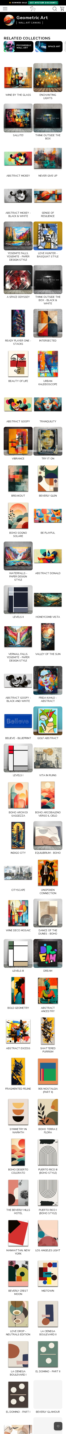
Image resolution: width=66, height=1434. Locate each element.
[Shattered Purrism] (47, 1031)
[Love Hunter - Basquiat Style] (47, 236)
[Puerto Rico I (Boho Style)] (47, 1192)
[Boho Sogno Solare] (18, 515)
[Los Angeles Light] (47, 1233)
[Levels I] (18, 758)
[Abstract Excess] (18, 1031)
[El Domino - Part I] (18, 1394)
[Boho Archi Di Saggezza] (18, 795)
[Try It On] (47, 441)
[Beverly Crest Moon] (18, 1273)
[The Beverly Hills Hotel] (18, 1192)
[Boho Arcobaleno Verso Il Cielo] (47, 795)
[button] (33, 2)
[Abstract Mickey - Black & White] (18, 195)
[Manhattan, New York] (18, 1233)
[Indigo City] (18, 835)
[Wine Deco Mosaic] (18, 913)
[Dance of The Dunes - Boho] (47, 913)
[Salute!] (18, 118)
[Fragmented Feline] (18, 1071)
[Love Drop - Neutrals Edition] (18, 1313)
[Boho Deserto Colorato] (18, 1152)
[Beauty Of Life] (18, 363)
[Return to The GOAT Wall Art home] (33, 8)
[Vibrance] (18, 441)
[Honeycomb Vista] (47, 599)
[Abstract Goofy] (18, 404)
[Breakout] (18, 478)
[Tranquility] (47, 404)
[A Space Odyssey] (18, 279)
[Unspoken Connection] (47, 872)
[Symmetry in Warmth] (18, 1111)
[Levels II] (18, 599)
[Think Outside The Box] (47, 118)
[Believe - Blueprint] (18, 720)
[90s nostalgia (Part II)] (47, 1071)
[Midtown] (47, 1273)
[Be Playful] (47, 515)
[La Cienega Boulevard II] (47, 1313)
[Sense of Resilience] (47, 195)
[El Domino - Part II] (47, 1354)
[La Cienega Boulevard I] (18, 1354)
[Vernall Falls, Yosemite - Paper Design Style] (18, 636)
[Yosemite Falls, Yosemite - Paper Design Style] (18, 236)
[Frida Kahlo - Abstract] (47, 680)
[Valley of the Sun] (47, 636)
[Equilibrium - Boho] (47, 835)
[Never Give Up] (47, 158)
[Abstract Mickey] (18, 158)
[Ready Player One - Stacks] (18, 323)
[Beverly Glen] (47, 478)
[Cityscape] (18, 872)
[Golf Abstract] (47, 720)
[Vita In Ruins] (47, 758)
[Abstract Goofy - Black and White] (18, 680)
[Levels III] (18, 953)
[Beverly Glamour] (47, 1394)
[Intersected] (47, 323)
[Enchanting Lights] (47, 77)
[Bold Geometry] (18, 990)
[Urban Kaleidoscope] (47, 363)
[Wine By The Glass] (18, 77)
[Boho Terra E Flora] (47, 1111)
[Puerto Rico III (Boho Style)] (47, 1152)
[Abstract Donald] (47, 556)
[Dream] (47, 953)
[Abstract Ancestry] (47, 990)
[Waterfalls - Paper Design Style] (18, 556)
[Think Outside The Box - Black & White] (47, 279)
